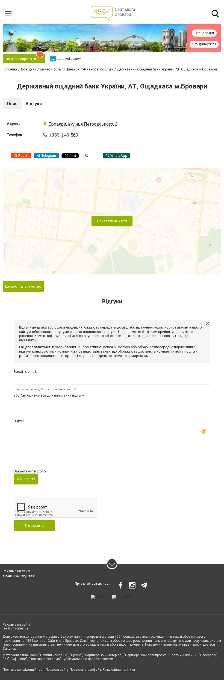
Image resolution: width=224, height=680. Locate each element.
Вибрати (27, 479)
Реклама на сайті (16, 571)
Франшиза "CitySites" (19, 576)
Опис (12, 103)
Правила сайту (57, 670)
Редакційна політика (119, 670)
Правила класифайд (86, 670)
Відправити (34, 526)
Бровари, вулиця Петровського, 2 (82, 124)
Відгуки (34, 103)
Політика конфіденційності (24, 670)
